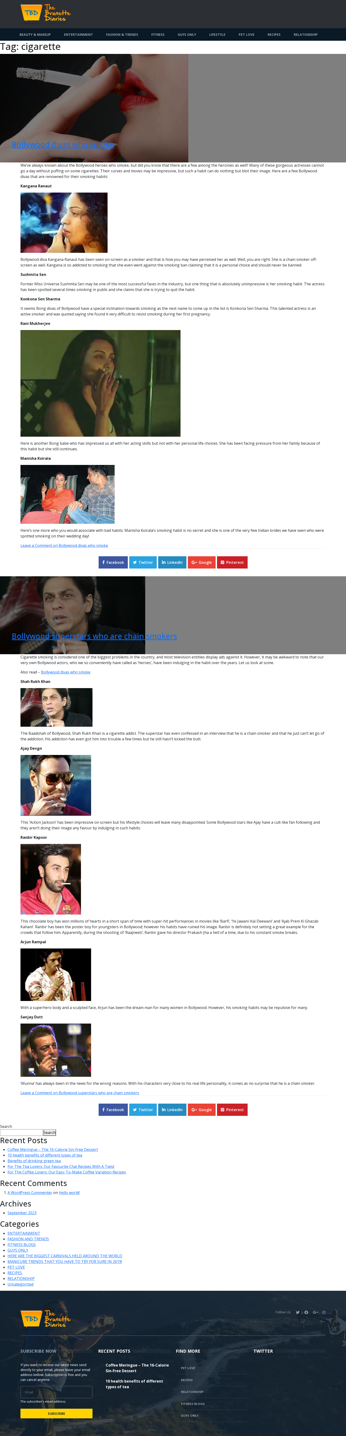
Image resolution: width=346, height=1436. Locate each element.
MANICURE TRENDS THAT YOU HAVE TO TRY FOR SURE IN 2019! (65, 1261)
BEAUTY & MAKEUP (35, 34)
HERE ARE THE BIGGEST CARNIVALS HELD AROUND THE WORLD (65, 1256)
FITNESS (158, 34)
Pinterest (235, 562)
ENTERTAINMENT (78, 34)
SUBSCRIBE (56, 1413)
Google (205, 562)
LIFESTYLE (217, 34)
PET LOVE (246, 34)
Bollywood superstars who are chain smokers (94, 636)
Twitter (146, 562)
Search (6, 1126)
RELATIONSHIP (306, 34)
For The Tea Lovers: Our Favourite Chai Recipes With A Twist (61, 1166)
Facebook (115, 562)
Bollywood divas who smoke (63, 144)
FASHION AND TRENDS (28, 1239)
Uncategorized (20, 1284)
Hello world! (69, 1192)
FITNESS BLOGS (22, 1244)
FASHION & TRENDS (122, 34)
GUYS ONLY (187, 34)
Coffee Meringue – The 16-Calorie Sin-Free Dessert (53, 1149)
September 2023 (22, 1212)
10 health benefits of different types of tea (45, 1155)
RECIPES (274, 34)
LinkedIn (175, 562)
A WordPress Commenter (30, 1192)
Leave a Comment (64, 545)
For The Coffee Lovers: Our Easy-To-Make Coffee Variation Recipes (67, 1172)
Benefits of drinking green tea (34, 1160)
